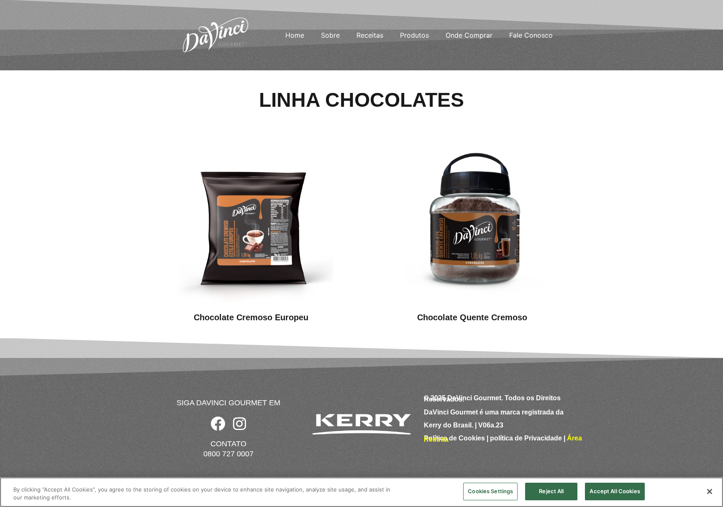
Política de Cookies (454, 438)
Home (294, 35)
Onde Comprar (469, 35)
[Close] (709, 491)
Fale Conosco (531, 35)
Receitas (369, 35)
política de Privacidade (526, 438)
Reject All (551, 491)
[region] (361, 492)
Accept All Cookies (615, 491)
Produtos (414, 35)
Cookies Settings (490, 491)
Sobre (330, 35)
